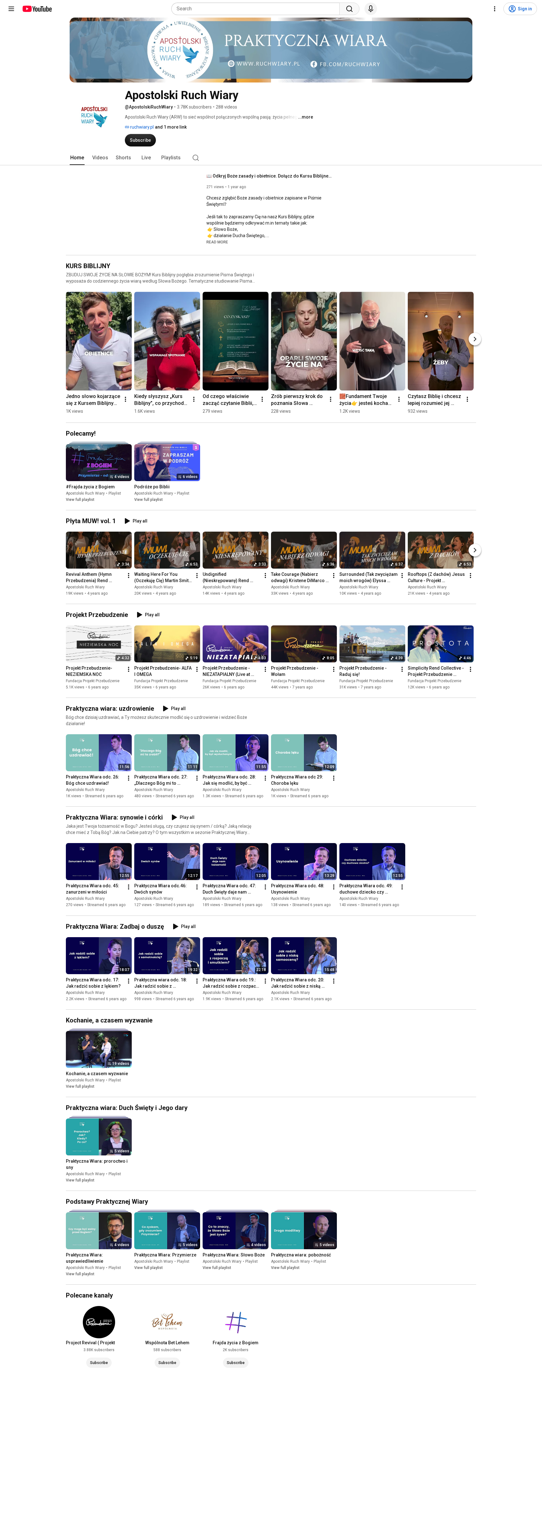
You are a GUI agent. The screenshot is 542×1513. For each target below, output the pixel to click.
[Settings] (494, 9)
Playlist (115, 493)
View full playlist (80, 499)
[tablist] (271, 157)
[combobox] (257, 9)
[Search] (349, 9)
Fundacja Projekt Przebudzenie (93, 681)
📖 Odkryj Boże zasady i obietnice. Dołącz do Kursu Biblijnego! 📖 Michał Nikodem (269, 175)
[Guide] (11, 9)
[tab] (77, 157)
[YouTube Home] (37, 9)
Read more (217, 242)
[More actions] (125, 399)
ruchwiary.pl (141, 127)
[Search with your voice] (370, 9)
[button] (217, 242)
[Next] (475, 339)
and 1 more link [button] (171, 127)
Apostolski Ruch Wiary (85, 493)
